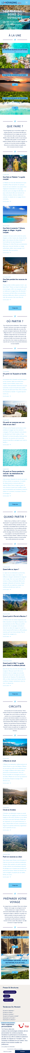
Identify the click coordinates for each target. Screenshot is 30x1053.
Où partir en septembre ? (8, 1010)
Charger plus (15, 308)
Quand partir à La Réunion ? (9, 1019)
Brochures (7, 996)
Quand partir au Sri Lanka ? (9, 1017)
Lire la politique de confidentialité (8, 1046)
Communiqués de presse (10, 992)
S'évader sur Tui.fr (8, 1000)
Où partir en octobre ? (8, 1012)
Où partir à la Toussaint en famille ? (11, 1016)
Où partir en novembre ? (8, 1014)
